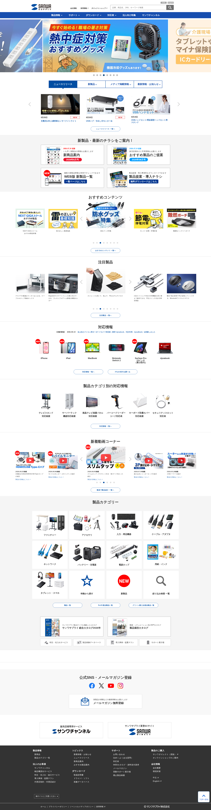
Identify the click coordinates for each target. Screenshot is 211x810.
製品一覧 (67, 605)
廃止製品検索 (119, 775)
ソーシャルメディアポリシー (82, 807)
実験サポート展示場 (122, 772)
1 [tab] (94, 75)
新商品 (37, 754)
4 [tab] (104, 75)
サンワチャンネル (151, 15)
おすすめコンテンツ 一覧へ (105, 250)
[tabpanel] (105, 45)
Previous (30, 104)
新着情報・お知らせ (82, 754)
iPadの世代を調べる (122, 372)
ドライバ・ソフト (81, 778)
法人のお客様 (39, 764)
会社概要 (157, 768)
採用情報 (84, 8)
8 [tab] (117, 75)
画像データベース (81, 782)
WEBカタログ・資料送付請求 (126, 765)
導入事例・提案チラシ (44, 778)
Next (178, 104)
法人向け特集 (129, 15)
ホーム (43, 807)
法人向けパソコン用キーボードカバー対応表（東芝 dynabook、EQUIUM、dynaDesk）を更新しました (116, 332)
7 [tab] (114, 75)
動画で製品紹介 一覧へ (105, 490)
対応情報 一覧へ (88, 372)
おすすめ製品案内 (81, 765)
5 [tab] (107, 75)
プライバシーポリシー (58, 807)
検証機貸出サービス (43, 771)
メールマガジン (120, 768)
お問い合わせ (119, 754)
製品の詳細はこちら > (23, 479)
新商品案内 (79, 761)
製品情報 (55, 15)
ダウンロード (92, 15)
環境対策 (157, 771)
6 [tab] (110, 75)
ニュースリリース (81, 758)
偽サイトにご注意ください (46, 796)
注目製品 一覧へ (105, 315)
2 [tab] (97, 75)
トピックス (77, 750)
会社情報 (73, 8)
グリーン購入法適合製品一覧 (143, 605)
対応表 (110, 15)
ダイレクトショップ (98, 8)
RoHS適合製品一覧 (105, 605)
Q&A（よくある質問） (123, 758)
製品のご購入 (157, 750)
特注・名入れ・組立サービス (47, 775)
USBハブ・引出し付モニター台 (99, 121)
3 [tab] (100, 75)
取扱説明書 (79, 775)
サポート (73, 15)
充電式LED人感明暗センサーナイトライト (58, 121)
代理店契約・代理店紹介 (45, 782)
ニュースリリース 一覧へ (105, 129)
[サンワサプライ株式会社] (41, 7)
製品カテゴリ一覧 (42, 758)
